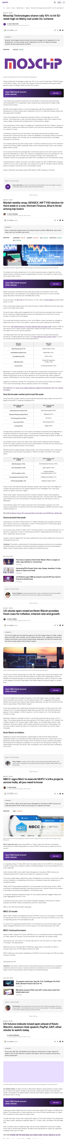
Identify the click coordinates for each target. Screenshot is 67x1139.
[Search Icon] (55, 2)
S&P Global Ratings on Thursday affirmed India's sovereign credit (31, 326)
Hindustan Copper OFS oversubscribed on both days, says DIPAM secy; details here (36, 513)
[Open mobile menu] (64, 2)
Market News (20, 8)
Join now (56, 93)
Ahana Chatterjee (13, 214)
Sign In (59, 2)
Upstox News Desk (14, 24)
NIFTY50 (19, 300)
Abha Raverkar (12, 787)
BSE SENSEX (49, 300)
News (13, 8)
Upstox (8, 8)
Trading (27, 8)
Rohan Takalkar (13, 619)
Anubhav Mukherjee (14, 1035)
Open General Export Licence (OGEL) (44, 336)
